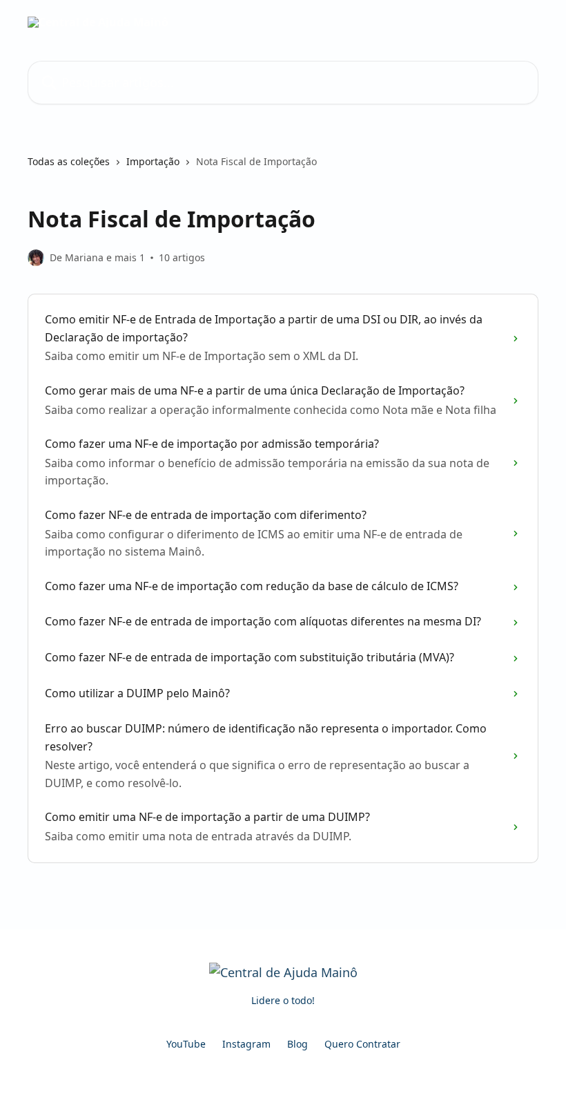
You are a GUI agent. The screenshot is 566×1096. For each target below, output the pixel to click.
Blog (297, 1043)
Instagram (246, 1043)
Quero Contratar (362, 1043)
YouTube (186, 1043)
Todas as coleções (69, 161)
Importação (152, 161)
